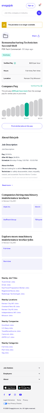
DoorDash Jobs (8, 325)
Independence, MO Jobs (11, 312)
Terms (19, 400)
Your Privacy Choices (14, 403)
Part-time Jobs (7, 350)
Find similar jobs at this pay (22, 126)
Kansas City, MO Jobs (10, 303)
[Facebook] (4, 395)
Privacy (25, 400)
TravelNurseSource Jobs (11, 331)
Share (34, 36)
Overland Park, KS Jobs (11, 306)
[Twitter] (10, 395)
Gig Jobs (5, 353)
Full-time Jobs (7, 347)
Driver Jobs (6, 285)
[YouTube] (20, 395)
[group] (6, 55)
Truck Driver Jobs (8, 282)
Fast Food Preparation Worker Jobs (15, 288)
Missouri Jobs (7, 315)
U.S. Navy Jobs (7, 328)
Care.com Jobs (7, 334)
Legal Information (9, 400)
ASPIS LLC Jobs (8, 337)
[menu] (39, 5)
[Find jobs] (39, 13)
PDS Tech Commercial (11, 49)
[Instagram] (15, 395)
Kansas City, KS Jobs (10, 309)
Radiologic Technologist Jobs (13, 294)
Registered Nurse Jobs (10, 291)
